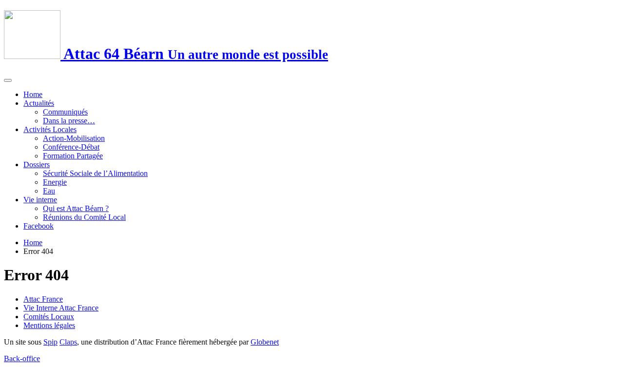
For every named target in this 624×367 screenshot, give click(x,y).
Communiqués (65, 112)
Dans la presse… (69, 120)
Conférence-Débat (71, 147)
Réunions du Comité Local (84, 217)
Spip (50, 342)
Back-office (22, 358)
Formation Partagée (73, 156)
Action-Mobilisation (74, 138)
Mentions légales (49, 325)
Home (32, 94)
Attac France (43, 299)
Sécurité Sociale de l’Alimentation (95, 173)
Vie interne (40, 199)
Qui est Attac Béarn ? (76, 208)
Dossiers (36, 164)
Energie (55, 182)
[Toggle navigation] (8, 80)
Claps (68, 342)
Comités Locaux (48, 316)
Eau (49, 191)
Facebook (38, 226)
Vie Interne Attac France (60, 308)
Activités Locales (50, 129)
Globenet (265, 342)
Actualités (38, 103)
